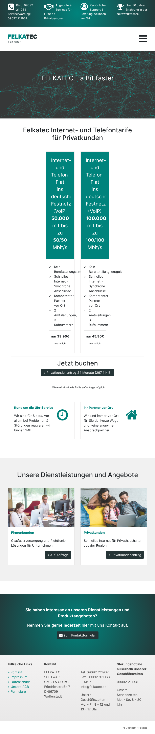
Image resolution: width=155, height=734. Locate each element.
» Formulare (17, 691)
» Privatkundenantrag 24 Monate (78, 373)
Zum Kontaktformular (79, 635)
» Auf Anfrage (58, 555)
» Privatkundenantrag (125, 555)
